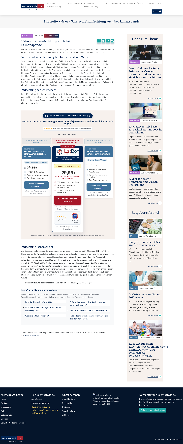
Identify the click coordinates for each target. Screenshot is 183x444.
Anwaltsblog (36, 399)
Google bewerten (31, 335)
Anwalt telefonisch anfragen (36, 184)
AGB (3, 411)
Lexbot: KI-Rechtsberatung (54, 5)
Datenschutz (6, 415)
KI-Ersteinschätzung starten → (67, 200)
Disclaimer (5, 419)
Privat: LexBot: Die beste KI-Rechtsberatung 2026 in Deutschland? (145, 129)
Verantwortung (68, 411)
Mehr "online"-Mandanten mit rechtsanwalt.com (44, 410)
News (64, 21)
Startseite (51, 21)
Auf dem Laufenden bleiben (153, 410)
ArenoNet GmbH (69, 399)
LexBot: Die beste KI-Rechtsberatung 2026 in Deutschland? (143, 181)
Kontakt (4, 403)
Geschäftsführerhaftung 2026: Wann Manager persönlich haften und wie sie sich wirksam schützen (145, 73)
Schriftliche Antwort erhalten (99, 186)
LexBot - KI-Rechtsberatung (13, 423)
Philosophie (67, 407)
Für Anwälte (154, 3)
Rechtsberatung (113, 3)
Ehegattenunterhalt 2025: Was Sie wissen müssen (144, 244)
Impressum (6, 407)
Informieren (128, 3)
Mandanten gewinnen (40, 403)
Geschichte (67, 403)
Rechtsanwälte (73, 3)
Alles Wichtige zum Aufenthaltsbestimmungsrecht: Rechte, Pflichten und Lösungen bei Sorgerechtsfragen (148, 349)
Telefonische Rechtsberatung (91, 5)
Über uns (141, 3)
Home (3, 399)
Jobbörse (66, 415)
